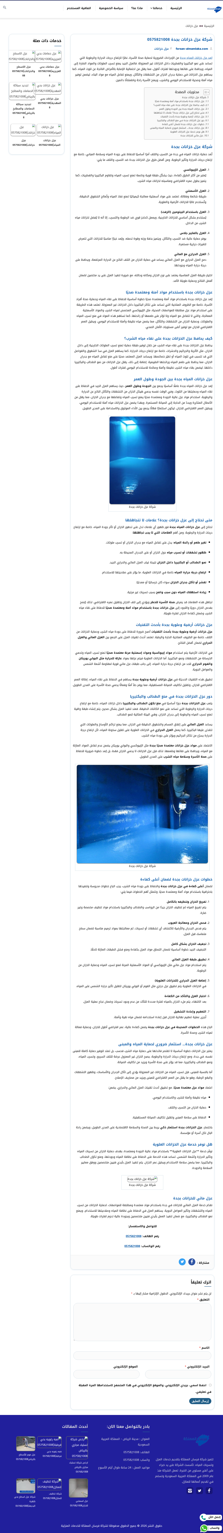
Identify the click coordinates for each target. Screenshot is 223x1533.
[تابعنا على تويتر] (199, 1492)
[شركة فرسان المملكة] (214, 9)
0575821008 (133, 1236)
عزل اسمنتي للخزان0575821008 (79, 1503)
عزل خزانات (192, 26)
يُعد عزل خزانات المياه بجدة (196, 58)
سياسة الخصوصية (111, 8)
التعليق (203, 1299)
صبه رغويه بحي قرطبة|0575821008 (52, 1453)
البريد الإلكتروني (197, 1366)
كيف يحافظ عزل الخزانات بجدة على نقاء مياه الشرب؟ (178, 105)
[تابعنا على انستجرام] (190, 1492)
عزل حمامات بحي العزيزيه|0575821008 (49, 71)
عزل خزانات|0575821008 (24, 142)
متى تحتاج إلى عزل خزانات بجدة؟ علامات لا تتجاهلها (179, 113)
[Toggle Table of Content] (205, 92)
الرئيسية (176, 8)
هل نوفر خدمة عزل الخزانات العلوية (187, 132)
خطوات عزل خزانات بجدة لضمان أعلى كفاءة (183, 124)
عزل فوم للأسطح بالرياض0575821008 (25, 1456)
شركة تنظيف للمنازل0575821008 (52, 1496)
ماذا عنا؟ (137, 8)
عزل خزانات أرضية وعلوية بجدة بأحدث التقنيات (182, 117)
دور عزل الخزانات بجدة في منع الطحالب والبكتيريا (180, 120)
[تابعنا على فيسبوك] (209, 1492)
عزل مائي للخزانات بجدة (191, 136)
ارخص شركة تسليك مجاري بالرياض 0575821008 (78, 1467)
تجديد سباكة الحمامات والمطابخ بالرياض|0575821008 (24, 111)
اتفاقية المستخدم (79, 8)
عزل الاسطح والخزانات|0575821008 (23, 71)
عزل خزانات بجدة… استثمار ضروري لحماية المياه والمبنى (177, 128)
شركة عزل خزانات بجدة (194, 97)
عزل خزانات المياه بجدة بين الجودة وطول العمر (181, 109)
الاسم (204, 1347)
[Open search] (5, 7)
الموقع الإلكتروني (125, 1366)
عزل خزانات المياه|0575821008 (49, 142)
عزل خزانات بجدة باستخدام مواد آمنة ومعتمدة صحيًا (179, 101)
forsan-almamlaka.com (192, 48)
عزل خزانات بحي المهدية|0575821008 (49, 103)
